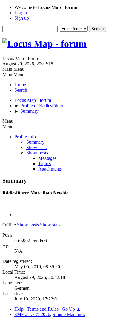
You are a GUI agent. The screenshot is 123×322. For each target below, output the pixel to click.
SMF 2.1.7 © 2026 (32, 314)
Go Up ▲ (71, 309)
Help (19, 309)
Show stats (36, 147)
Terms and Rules (43, 309)
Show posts (37, 152)
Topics (44, 163)
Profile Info (25, 136)
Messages (47, 158)
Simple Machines (69, 314)
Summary (35, 142)
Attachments (50, 168)
